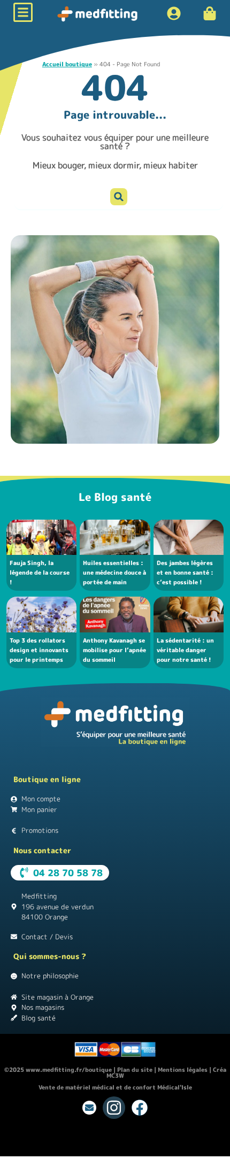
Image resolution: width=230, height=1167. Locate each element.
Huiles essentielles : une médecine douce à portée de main (114, 572)
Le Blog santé (115, 496)
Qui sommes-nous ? (49, 956)
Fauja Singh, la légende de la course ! (40, 572)
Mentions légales (183, 1069)
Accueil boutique (67, 64)
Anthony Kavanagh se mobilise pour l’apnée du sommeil (114, 650)
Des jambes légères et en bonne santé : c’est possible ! (185, 572)
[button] (118, 196)
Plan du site (134, 1069)
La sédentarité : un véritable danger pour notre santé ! (185, 650)
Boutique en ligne (47, 779)
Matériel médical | (62, 1146)
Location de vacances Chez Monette (52, 1137)
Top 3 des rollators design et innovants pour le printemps (39, 650)
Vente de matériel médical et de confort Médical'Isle (115, 1087)
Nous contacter (42, 850)
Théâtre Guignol (133, 1137)
